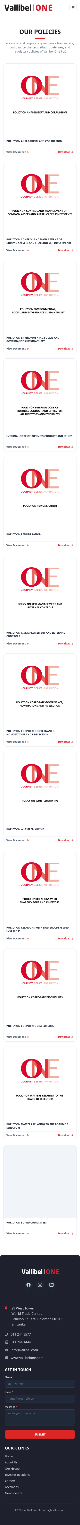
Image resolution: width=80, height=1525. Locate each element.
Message (11, 1407)
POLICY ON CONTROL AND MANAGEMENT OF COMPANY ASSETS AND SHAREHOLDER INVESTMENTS (39, 241)
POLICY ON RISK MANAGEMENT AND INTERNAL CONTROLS (35, 634)
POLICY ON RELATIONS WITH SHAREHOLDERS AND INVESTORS (37, 929)
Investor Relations (17, 1475)
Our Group (12, 1468)
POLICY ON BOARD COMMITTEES (26, 1222)
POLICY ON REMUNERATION (23, 534)
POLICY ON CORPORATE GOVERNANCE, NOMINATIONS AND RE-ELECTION (30, 732)
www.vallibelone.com (27, 1357)
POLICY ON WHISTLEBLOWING (25, 829)
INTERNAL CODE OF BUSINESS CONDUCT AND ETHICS (39, 436)
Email (9, 1392)
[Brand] (28, 7)
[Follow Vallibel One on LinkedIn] (51, 1285)
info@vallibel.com (24, 1350)
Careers (10, 1481)
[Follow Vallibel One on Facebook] (28, 1285)
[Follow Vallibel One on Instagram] (40, 1285)
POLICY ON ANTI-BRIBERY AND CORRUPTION (34, 141)
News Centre (14, 1493)
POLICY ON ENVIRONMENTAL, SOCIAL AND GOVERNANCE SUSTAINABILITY (32, 339)
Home (9, 1456)
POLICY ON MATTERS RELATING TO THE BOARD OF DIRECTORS (37, 1126)
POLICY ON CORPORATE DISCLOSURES (30, 1026)
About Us (11, 1462)
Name (9, 1377)
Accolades (12, 1487)
